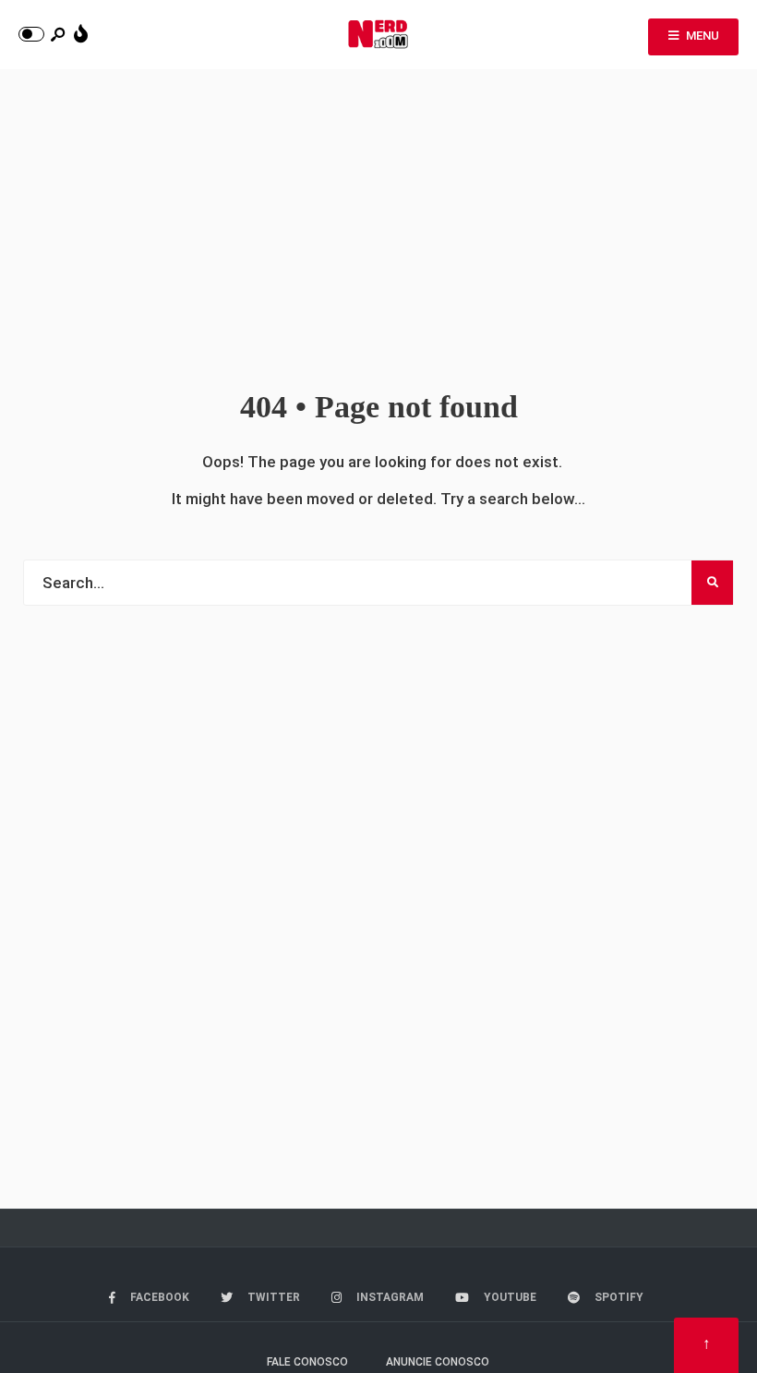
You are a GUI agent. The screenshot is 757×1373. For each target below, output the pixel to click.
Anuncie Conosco (437, 1361)
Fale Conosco (307, 1361)
